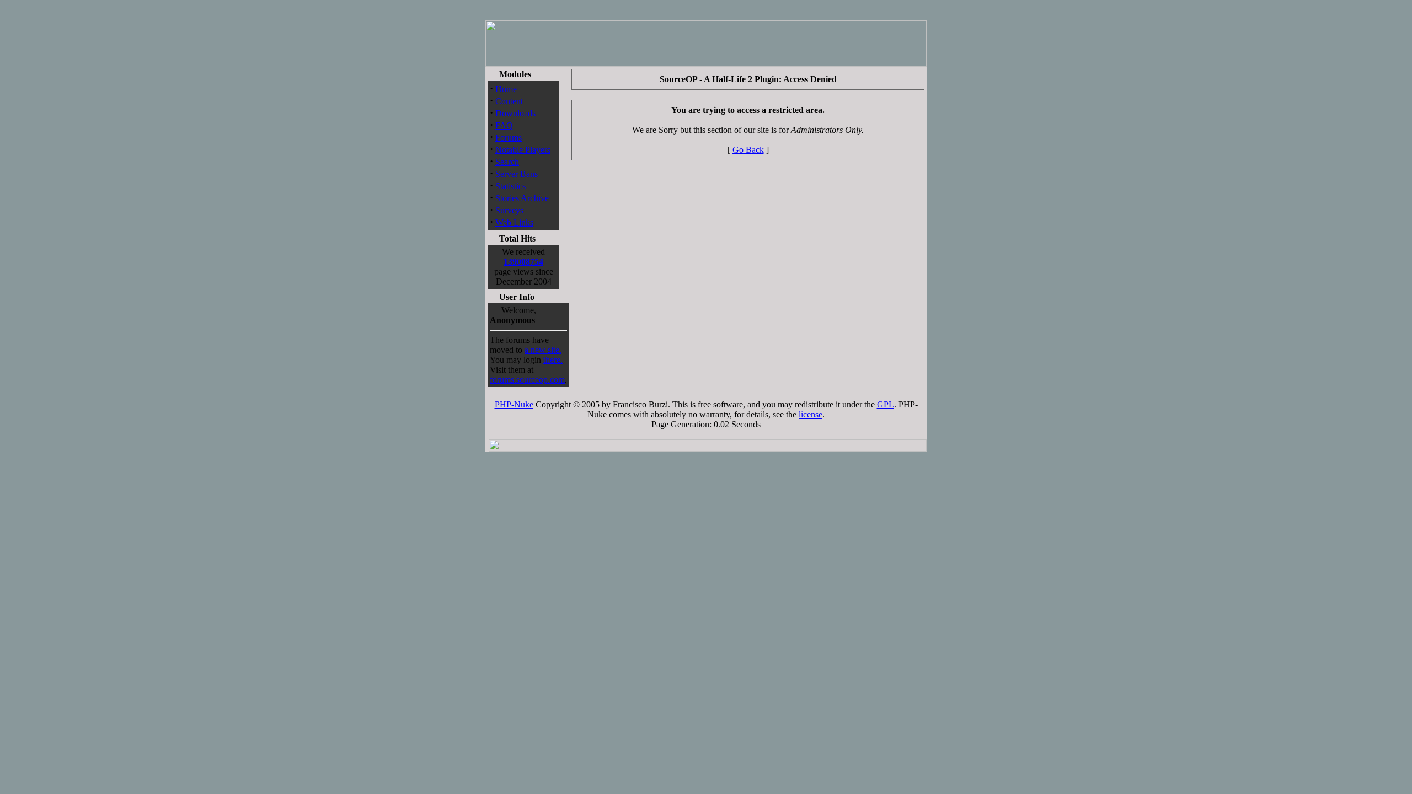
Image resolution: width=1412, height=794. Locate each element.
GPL (885, 404)
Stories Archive (522, 198)
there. (553, 359)
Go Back (748, 149)
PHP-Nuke (514, 404)
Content (509, 101)
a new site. (543, 350)
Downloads (515, 113)
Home (506, 89)
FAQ (504, 125)
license (810, 414)
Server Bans (516, 174)
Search (507, 162)
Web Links (514, 222)
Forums (508, 137)
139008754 (523, 261)
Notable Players (522, 149)
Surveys (509, 210)
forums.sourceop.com (527, 379)
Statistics (510, 186)
